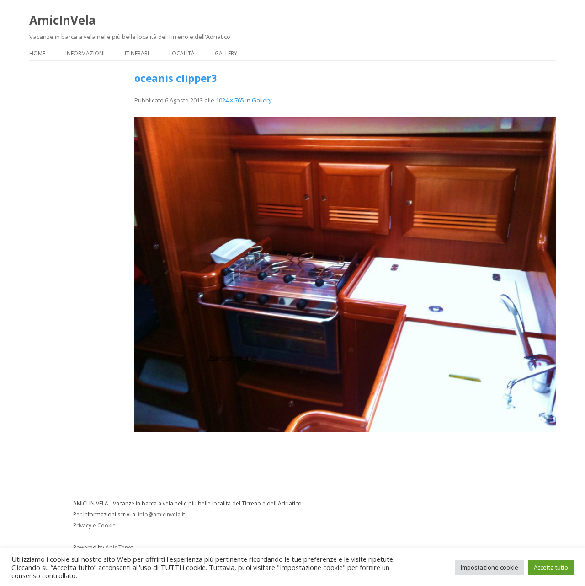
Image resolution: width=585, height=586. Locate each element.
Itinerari (137, 53)
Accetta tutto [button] (551, 567)
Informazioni (85, 53)
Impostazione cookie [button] (489, 567)
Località (182, 53)
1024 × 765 (230, 100)
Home (37, 53)
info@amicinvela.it (161, 514)
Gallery (226, 53)
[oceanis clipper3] (345, 274)
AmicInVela (62, 20)
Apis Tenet (119, 547)
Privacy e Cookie (94, 525)
